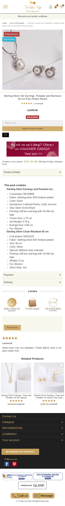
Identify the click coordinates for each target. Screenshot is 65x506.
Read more (12, 327)
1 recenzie (38, 103)
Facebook (7, 464)
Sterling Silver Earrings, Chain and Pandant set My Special (16, 396)
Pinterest (14, 464)
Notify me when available (32, 129)
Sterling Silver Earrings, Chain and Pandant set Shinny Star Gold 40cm (49, 397)
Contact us (9, 416)
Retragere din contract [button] (20, 452)
